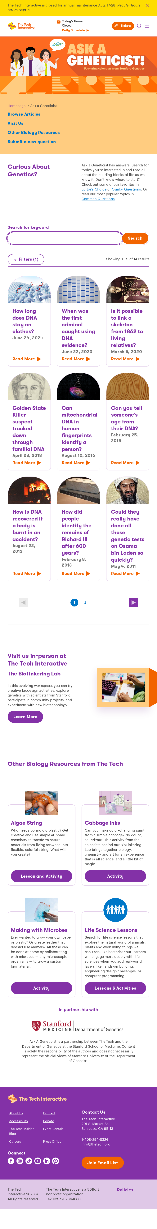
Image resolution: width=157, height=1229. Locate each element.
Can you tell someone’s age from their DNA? (126, 418)
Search (135, 238)
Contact (49, 1113)
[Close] (147, 5)
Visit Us (15, 123)
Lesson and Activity (41, 876)
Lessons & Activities (115, 988)
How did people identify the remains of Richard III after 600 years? (77, 532)
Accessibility (18, 1121)
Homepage (16, 106)
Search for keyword (28, 227)
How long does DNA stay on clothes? (24, 321)
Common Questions (98, 199)
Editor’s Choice (94, 189)
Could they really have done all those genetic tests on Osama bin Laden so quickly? (127, 536)
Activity (115, 876)
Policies (125, 1190)
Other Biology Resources (34, 132)
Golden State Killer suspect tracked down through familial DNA (29, 428)
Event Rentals (53, 1129)
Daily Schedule (73, 30)
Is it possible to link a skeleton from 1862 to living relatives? (127, 328)
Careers (15, 1141)
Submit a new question (32, 141)
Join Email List (102, 1162)
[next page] (133, 602)
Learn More (25, 716)
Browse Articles (24, 114)
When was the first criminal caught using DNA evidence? (78, 328)
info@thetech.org (96, 1144)
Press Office (52, 1141)
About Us (16, 1113)
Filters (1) (28, 259)
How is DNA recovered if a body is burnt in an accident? (27, 525)
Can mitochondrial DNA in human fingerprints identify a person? (78, 428)
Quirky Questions (126, 189)
